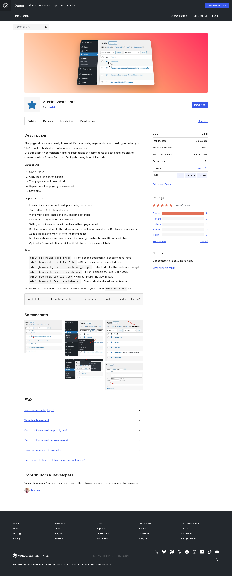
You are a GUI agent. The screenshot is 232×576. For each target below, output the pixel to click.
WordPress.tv (105, 538)
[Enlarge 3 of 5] (98, 363)
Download (199, 104)
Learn (99, 523)
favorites (202, 175)
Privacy (16, 538)
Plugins (58, 533)
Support (203, 121)
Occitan (46, 556)
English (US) (201, 168)
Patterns (59, 538)
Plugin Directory (21, 15)
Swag (143, 538)
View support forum (164, 267)
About (16, 523)
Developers (103, 533)
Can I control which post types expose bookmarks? (54, 460)
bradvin (52, 107)
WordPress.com (190, 523)
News (15, 528)
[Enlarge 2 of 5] (98, 324)
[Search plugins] (46, 27)
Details (32, 121)
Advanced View (162, 184)
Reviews (48, 121)
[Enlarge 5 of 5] (139, 367)
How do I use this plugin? (39, 410)
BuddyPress (188, 538)
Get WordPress (217, 5)
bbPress (186, 533)
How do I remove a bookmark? (42, 450)
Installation (66, 121)
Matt (184, 528)
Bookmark (190, 175)
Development (88, 121)
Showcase (60, 523)
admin (180, 175)
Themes (59, 528)
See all (204, 241)
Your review (159, 241)
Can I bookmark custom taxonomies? (46, 440)
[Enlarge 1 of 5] (58, 324)
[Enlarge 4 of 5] (139, 324)
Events (142, 528)
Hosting (17, 533)
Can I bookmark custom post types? (45, 430)
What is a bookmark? (36, 420)
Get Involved (145, 523)
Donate (144, 533)
